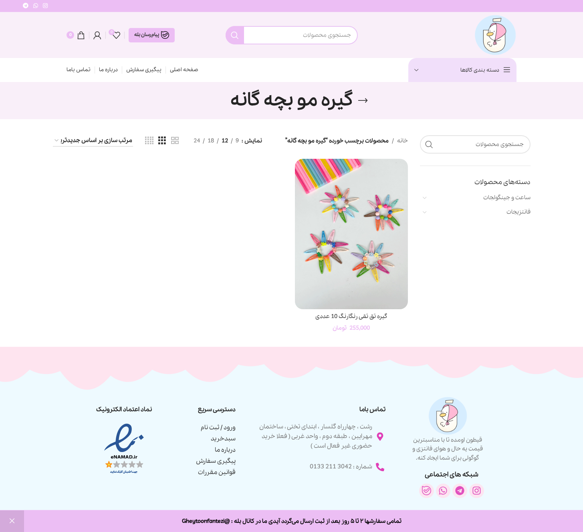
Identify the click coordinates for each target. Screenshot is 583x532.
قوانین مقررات (217, 472)
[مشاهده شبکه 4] (149, 141)
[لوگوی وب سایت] (495, 34)
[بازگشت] (363, 101)
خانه (402, 141)
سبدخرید (223, 438)
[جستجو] (235, 35)
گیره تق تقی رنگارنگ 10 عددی (351, 316)
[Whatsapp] (443, 491)
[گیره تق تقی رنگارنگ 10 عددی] (351, 234)
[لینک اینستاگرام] (45, 6)
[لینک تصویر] (124, 449)
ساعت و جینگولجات (507, 198)
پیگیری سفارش (216, 461)
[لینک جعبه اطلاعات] (447, 429)
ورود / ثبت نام (218, 427)
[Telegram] (459, 491)
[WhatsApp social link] (35, 6)
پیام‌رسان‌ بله (146, 34)
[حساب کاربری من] (97, 35)
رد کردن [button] (12, 521)
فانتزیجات (518, 212)
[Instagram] (476, 491)
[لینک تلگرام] (25, 6)
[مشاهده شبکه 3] (162, 141)
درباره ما (225, 450)
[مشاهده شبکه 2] (175, 141)
